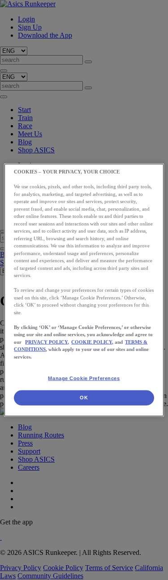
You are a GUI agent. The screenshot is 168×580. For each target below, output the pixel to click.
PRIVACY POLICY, (47, 341)
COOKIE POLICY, (92, 341)
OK (84, 397)
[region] (84, 290)
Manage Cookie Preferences (84, 378)
